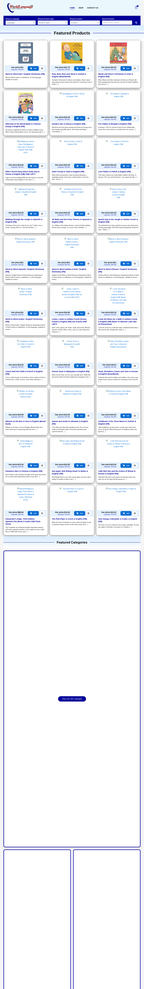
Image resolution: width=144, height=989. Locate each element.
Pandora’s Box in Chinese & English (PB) (23, 471)
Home (72, 8)
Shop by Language (12, 19)
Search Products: (108, 19)
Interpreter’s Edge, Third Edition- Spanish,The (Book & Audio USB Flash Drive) (22, 521)
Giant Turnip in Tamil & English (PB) (68, 172)
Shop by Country (76, 19)
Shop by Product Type (46, 19)
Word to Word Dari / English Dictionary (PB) (25, 74)
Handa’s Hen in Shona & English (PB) (68, 124)
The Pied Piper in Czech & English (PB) (69, 519)
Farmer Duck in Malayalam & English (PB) (70, 371)
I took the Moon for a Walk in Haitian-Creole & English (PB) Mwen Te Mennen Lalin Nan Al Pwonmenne (117, 321)
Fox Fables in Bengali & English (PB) (114, 124)
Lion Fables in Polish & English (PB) (114, 172)
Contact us (92, 8)
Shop (81, 8)
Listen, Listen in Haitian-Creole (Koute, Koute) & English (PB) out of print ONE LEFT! (69, 321)
